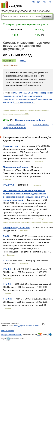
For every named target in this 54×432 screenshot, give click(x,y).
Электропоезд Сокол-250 (16, 227)
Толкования (15, 29)
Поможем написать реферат (30, 120)
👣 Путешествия (7, 330)
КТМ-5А (7, 269)
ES (44, 2)
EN (33, 2)
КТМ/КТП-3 (8, 185)
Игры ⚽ (39, 34)
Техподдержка (19, 326)
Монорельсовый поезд (15, 167)
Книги (15, 34)
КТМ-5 (6, 260)
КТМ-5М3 (7, 299)
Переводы (39, 29)
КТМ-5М (7, 284)
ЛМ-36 (6, 236)
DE (38, 2)
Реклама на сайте (32, 326)
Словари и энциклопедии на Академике (26, 11)
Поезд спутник (10, 146)
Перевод (21, 61)
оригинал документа (24, 102)
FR (49, 2)
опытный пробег (41, 124)
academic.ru (11, 4)
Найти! (47, 16)
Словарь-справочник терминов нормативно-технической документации (27, 24)
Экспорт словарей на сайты (11, 335)
